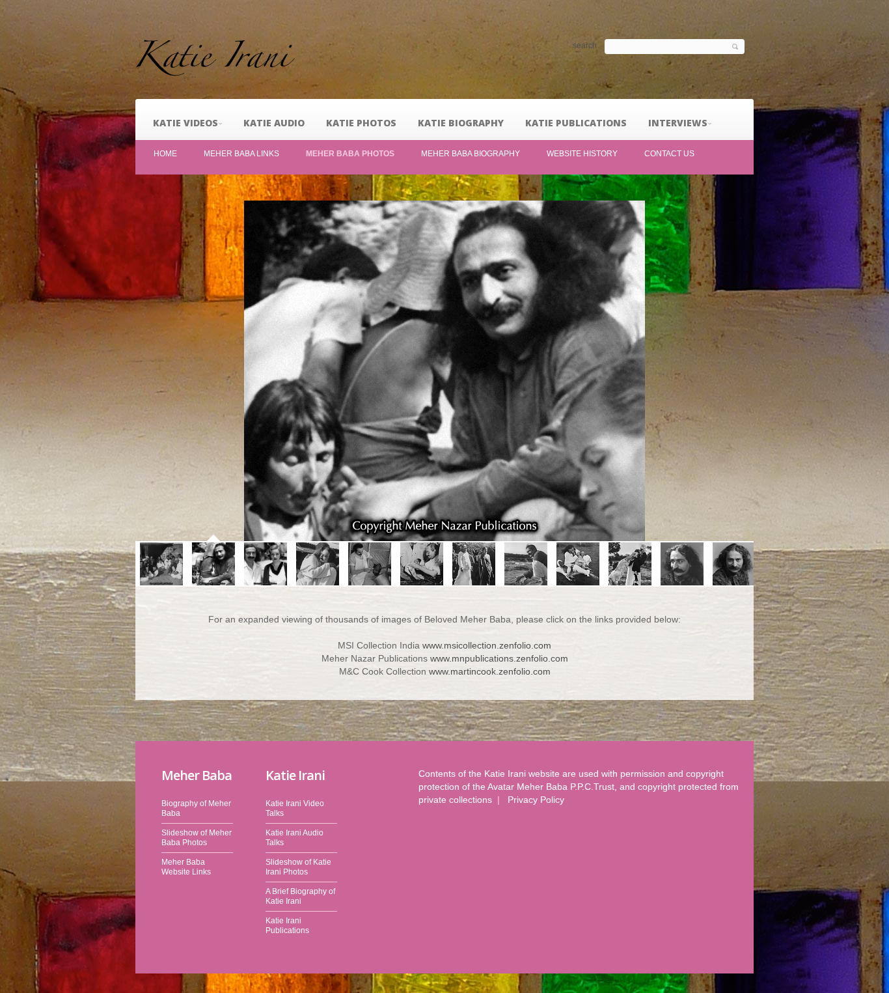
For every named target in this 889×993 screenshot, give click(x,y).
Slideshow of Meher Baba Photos (196, 837)
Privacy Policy (536, 799)
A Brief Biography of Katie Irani (300, 896)
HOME (165, 153)
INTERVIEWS (677, 123)
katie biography (461, 123)
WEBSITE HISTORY (582, 153)
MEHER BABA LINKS (241, 153)
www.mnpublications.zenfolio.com (499, 658)
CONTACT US (669, 153)
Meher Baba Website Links (186, 867)
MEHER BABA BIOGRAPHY (470, 153)
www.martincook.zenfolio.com (490, 671)
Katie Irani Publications (287, 925)
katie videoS (185, 123)
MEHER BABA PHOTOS (350, 153)
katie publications (576, 123)
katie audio (274, 123)
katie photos (361, 123)
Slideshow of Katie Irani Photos (298, 867)
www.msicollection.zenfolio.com (486, 645)
